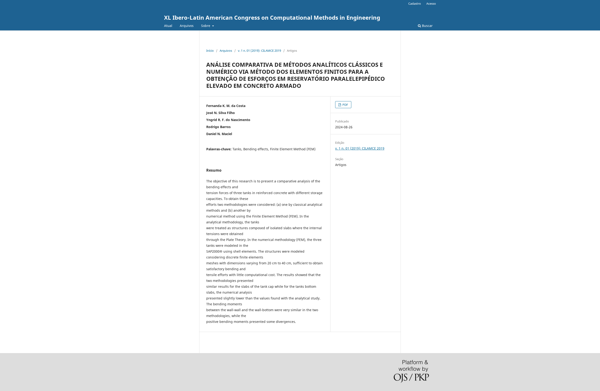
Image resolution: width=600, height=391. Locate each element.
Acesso (431, 3)
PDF (345, 105)
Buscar (427, 25)
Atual (168, 25)
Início (210, 50)
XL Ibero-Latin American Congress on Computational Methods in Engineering (272, 17)
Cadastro (414, 3)
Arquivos (187, 25)
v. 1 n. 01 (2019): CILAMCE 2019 (259, 50)
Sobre (206, 25)
